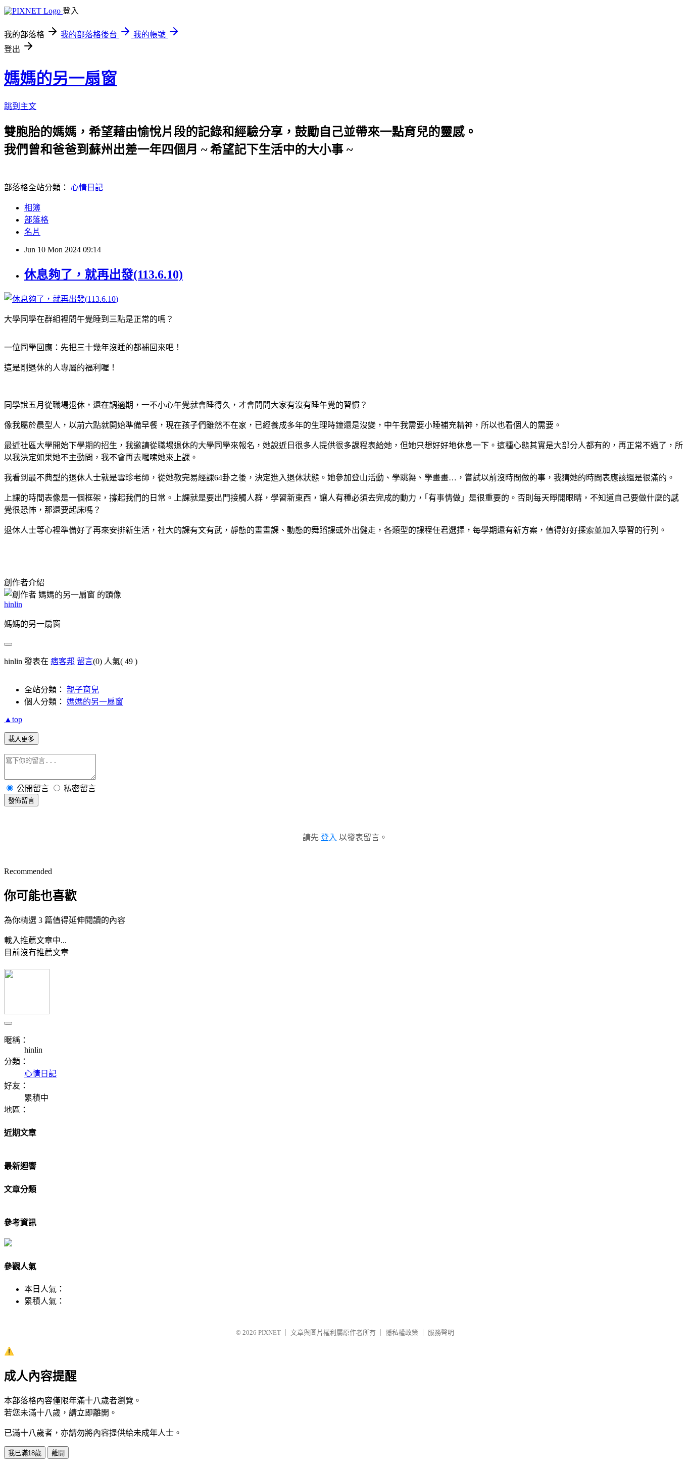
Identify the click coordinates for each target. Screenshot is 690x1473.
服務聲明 (441, 1332)
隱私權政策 (401, 1332)
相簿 (32, 207)
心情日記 (87, 187)
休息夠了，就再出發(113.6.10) (103, 274)
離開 (58, 1453)
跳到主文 (20, 106)
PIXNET (269, 1332)
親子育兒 (83, 689)
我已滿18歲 (24, 1453)
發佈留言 (21, 800)
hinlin (13, 604)
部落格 (36, 219)
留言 (85, 661)
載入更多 (21, 739)
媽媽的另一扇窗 (60, 78)
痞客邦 (63, 661)
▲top (13, 719)
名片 (32, 232)
